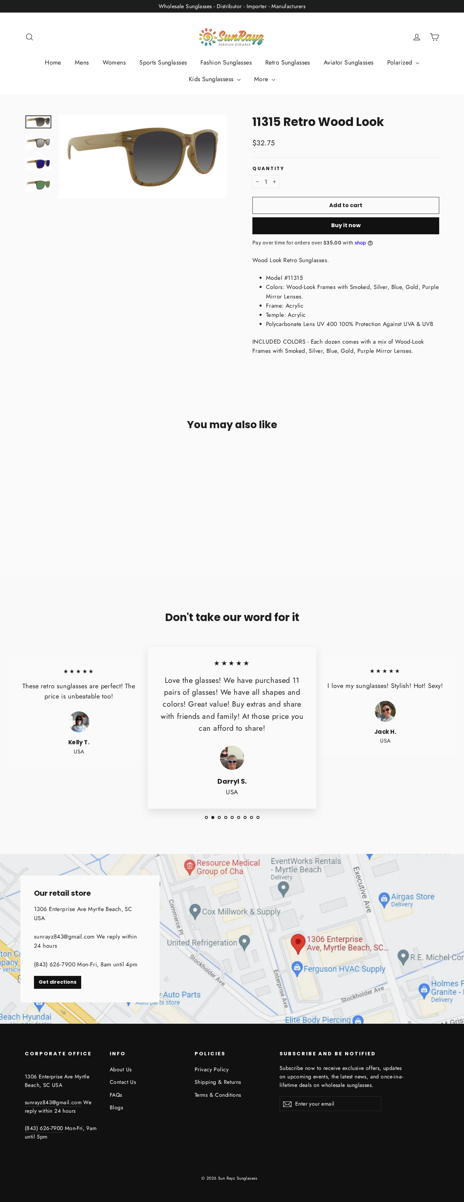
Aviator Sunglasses (349, 62)
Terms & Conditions (218, 1095)
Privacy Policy (212, 1069)
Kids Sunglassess (212, 79)
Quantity (268, 168)
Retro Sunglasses (287, 62)
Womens (114, 62)
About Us (120, 1069)
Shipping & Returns (218, 1082)
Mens (82, 62)
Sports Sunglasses (163, 62)
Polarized (400, 62)
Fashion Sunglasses (226, 62)
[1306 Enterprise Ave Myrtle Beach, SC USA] (232, 939)
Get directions (57, 982)
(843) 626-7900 (44, 1128)
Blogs (116, 1107)
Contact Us (123, 1082)
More (262, 79)
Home (53, 62)
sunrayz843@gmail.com (53, 1102)
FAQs (116, 1095)
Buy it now (346, 225)
